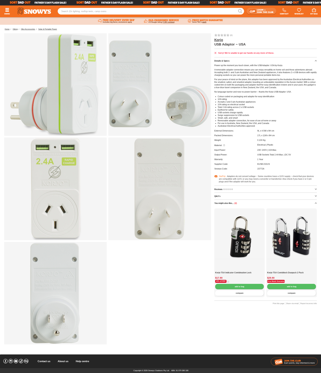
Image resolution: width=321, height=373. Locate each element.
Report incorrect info (308, 303)
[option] (239, 233)
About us (63, 361)
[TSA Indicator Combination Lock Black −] (239, 269)
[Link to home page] (34, 11)
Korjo (218, 40)
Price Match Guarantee (276, 281)
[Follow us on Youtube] (16, 361)
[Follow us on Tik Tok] (21, 361)
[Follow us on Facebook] (5, 361)
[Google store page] (161, 21)
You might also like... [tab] (225, 203)
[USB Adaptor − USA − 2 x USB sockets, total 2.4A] (55, 188)
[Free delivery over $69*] (116, 21)
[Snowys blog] (26, 361)
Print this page (278, 303)
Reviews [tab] (218, 189)
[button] (219, 239)
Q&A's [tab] (217, 196)
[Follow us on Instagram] (11, 361)
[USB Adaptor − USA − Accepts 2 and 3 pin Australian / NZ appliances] (159, 188)
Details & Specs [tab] (222, 61)
